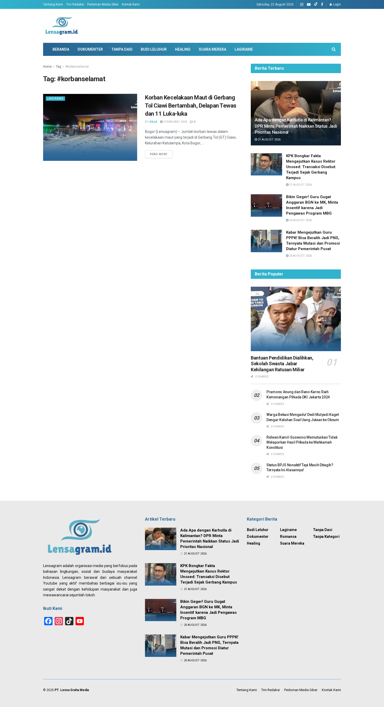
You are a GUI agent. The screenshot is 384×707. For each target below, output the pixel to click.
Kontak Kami (131, 4)
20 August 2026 (300, 220)
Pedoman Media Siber (103, 4)
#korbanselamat (77, 66)
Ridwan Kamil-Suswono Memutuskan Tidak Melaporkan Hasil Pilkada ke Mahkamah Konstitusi (302, 442)
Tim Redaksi (75, 4)
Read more (158, 154)
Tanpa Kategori (326, 536)
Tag (58, 66)
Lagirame (244, 49)
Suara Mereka (212, 49)
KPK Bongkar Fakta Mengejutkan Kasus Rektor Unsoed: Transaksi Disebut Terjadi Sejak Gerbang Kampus (310, 167)
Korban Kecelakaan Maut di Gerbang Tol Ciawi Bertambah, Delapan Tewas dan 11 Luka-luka (190, 105)
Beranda (61, 49)
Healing (182, 49)
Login (336, 4)
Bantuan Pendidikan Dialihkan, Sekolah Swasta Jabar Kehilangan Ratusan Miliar (282, 363)
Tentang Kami (53, 4)
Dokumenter (90, 49)
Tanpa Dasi (121, 49)
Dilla (153, 121)
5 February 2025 (174, 121)
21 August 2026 (269, 139)
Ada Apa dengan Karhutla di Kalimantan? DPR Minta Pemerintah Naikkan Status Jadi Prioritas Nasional (296, 126)
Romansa (288, 536)
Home (47, 66)
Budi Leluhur (154, 49)
